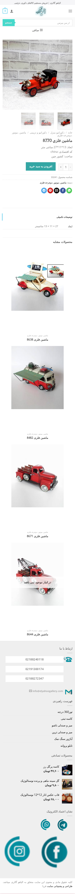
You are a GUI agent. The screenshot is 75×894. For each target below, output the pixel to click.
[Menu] (70, 11)
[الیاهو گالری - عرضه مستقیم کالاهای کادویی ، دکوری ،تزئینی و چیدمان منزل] (41, 11)
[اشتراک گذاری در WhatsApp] (69, 191)
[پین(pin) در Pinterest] (50, 191)
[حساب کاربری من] (11, 11)
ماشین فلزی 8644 (37, 634)
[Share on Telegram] (44, 191)
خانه (70, 132)
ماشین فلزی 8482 (37, 438)
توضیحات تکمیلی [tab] (64, 217)
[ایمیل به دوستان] (56, 191)
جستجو (8, 22)
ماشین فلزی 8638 (37, 339)
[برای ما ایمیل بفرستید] (30, 691)
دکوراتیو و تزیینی (38, 132)
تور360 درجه (65, 712)
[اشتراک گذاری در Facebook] (63, 191)
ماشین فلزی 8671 (37, 536)
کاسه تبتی (66, 719)
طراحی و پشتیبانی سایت (59, 886)
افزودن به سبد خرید (40, 166)
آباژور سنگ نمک (63, 739)
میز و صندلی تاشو (62, 725)
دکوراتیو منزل (57, 132)
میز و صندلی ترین (62, 732)
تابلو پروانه (66, 746)
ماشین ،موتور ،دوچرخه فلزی (53, 182)
